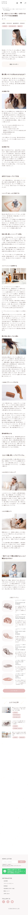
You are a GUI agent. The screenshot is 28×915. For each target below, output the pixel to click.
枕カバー (20, 26)
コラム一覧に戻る (14, 690)
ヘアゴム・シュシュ (17, 728)
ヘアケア (5, 26)
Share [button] (5, 18)
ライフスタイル (17, 714)
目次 (11, 64)
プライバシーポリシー (6, 865)
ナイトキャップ (12, 26)
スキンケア (22, 737)
